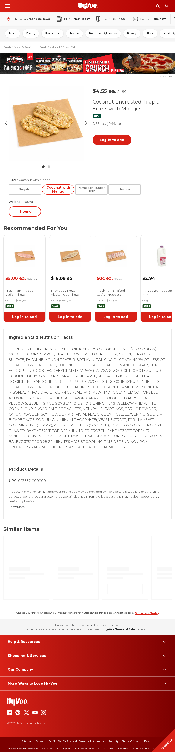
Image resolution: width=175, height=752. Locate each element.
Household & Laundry (103, 33)
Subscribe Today (147, 613)
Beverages (52, 33)
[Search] (158, 6)
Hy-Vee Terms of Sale (119, 629)
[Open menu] (7, 5)
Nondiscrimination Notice (133, 748)
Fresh (12, 33)
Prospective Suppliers (87, 748)
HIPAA (146, 741)
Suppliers (109, 748)
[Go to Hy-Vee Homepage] (88, 6)
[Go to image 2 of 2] (49, 166)
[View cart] (166, 6)
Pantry (30, 33)
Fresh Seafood (49, 47)
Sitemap (27, 741)
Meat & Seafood (25, 47)
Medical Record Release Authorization (30, 748)
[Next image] (86, 123)
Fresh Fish (69, 47)
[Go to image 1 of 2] (43, 166)
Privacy (40, 741)
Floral (150, 33)
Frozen (74, 33)
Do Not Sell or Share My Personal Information (77, 741)
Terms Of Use (130, 741)
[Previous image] (6, 123)
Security (114, 741)
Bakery (131, 33)
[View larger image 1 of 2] (46, 123)
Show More (17, 506)
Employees (63, 748)
